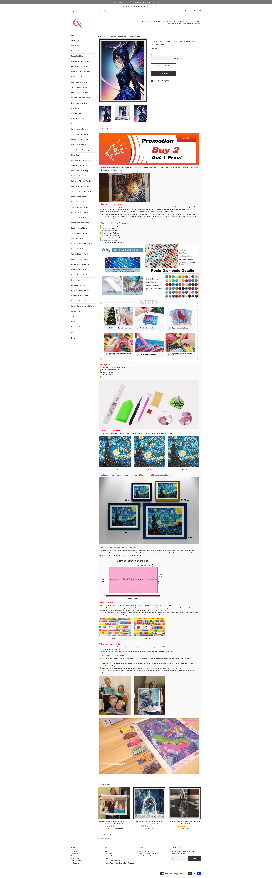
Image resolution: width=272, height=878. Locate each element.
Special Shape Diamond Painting (82, 306)
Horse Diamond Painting (79, 92)
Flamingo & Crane (77, 118)
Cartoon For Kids (77, 238)
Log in (99, 11)
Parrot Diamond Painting (79, 171)
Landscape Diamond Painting (81, 176)
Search (73, 856)
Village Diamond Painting (79, 207)
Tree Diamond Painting (79, 217)
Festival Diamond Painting (80, 290)
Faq (111, 128)
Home (73, 35)
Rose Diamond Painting (79, 66)
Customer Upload (77, 327)
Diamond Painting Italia (145, 856)
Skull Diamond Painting (79, 233)
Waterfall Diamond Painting (80, 212)
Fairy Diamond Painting (79, 270)
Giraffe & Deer (76, 113)
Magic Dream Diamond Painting (82, 243)
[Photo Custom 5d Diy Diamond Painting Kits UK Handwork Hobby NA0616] (114, 803)
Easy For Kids (76, 311)
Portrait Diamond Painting (80, 275)
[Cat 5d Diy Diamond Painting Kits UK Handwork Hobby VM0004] (185, 803)
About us (74, 851)
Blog (72, 332)
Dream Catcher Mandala (79, 228)
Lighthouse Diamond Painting (81, 181)
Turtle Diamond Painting (79, 134)
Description (103, 128)
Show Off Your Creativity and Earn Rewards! (119, 863)
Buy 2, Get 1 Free (77, 56)
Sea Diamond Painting (79, 197)
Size (152, 54)
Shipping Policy (109, 856)
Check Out (197, 11)
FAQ (105, 851)
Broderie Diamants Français (147, 853)
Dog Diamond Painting (79, 82)
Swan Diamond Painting (79, 129)
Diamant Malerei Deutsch (146, 851)
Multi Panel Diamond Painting (81, 301)
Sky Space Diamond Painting (81, 191)
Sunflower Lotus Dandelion (80, 72)
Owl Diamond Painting (79, 165)
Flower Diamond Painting (80, 61)
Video (73, 322)
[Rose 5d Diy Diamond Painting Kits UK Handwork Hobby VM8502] (149, 803)
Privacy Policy (75, 858)
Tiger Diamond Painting (79, 87)
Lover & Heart (76, 280)
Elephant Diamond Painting (80, 98)
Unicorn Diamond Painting (80, 254)
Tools (73, 316)
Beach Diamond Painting (79, 202)
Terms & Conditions (77, 861)
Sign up (106, 11)
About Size (108, 853)
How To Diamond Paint (112, 861)
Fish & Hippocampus (78, 145)
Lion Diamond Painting (79, 103)
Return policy (108, 858)
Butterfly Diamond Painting (80, 160)
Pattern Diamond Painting (80, 223)
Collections (75, 40)
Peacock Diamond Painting (80, 124)
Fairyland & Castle (77, 249)
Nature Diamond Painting (80, 186)
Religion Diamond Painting (80, 296)
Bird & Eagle (75, 155)
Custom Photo (76, 51)
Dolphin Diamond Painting (80, 139)
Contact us (74, 853)
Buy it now (163, 74)
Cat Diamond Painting (78, 77)
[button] (110, 826)
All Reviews (75, 46)
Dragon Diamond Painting (80, 259)
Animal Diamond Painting (80, 150)
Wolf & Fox (75, 108)
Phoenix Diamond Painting (80, 264)
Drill (171, 54)
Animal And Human (78, 285)
